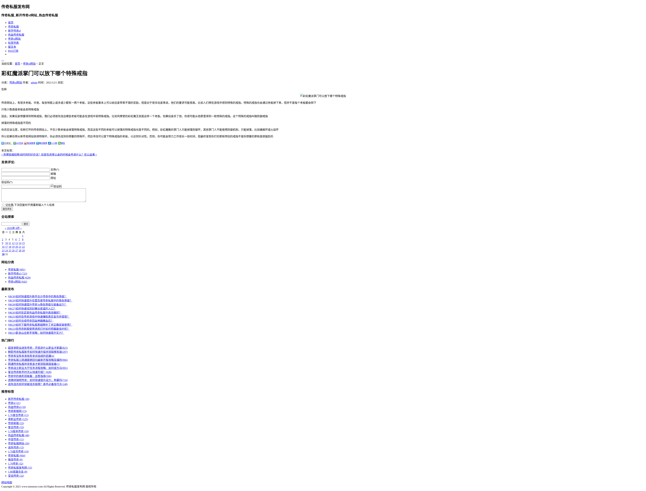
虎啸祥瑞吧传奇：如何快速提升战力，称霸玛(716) (38, 380)
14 (20, 243)
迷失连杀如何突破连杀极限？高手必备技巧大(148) (38, 384)
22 (23, 246)
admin (34, 82)
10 (6, 243)
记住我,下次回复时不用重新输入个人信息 (30, 205)
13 (16, 243)
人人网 (54, 143)
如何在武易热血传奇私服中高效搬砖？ (35, 312)
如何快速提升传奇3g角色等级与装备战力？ (37, 304)
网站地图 (6, 482)
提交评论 (7, 209)
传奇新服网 (17, 411)
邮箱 (53, 173)
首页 (10, 22)
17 (6, 246)
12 (13, 243)
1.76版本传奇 (18, 431)
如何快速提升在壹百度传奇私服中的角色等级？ (40, 300)
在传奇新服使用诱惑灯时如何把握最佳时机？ (39, 328)
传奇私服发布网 (20, 467)
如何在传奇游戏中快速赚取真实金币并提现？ (39, 316)
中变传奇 (16, 439)
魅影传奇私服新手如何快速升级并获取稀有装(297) (38, 351)
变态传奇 (16, 475)
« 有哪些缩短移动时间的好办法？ (21, 154)
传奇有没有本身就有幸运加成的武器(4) (31, 355)
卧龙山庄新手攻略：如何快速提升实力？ (36, 332)
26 (13, 250)
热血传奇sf (17, 407)
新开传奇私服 (18, 399)
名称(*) (55, 169)
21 (20, 246)
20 (16, 246)
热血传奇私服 (16, 34)
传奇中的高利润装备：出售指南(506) (29, 376)
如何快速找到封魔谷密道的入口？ (32, 308)
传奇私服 (13, 26)
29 (23, 250)
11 (10, 243)
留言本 (12, 46)
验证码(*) (6, 182)
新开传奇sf (14, 30)
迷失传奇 (16, 447)
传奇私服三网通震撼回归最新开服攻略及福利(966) (38, 360)
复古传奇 (16, 427)
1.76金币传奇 (18, 451)
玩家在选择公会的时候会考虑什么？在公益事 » (69, 154)
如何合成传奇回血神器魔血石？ (30, 320)
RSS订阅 (13, 50)
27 (16, 250)
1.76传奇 (15, 463)
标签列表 (13, 42)
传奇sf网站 (14, 38)
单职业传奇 (18, 419)
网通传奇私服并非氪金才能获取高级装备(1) (34, 364)
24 (6, 250)
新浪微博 (31, 143)
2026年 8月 (13, 228)
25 (10, 250)
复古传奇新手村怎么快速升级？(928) (29, 372)
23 (3, 250)
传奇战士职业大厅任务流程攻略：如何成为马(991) (38, 368)
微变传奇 (15, 459)
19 (13, 246)
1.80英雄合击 (17, 471)
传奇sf (14, 403)
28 (20, 250)
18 (10, 246)
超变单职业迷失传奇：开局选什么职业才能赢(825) (38, 347)
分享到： (8, 143)
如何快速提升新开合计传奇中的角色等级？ (37, 296)
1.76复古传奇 (18, 415)
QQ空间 (19, 143)
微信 (63, 143)
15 (23, 243)
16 (3, 246)
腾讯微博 (43, 143)
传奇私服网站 (18, 443)
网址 (53, 178)
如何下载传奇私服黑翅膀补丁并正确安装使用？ (40, 324)
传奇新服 (16, 423)
